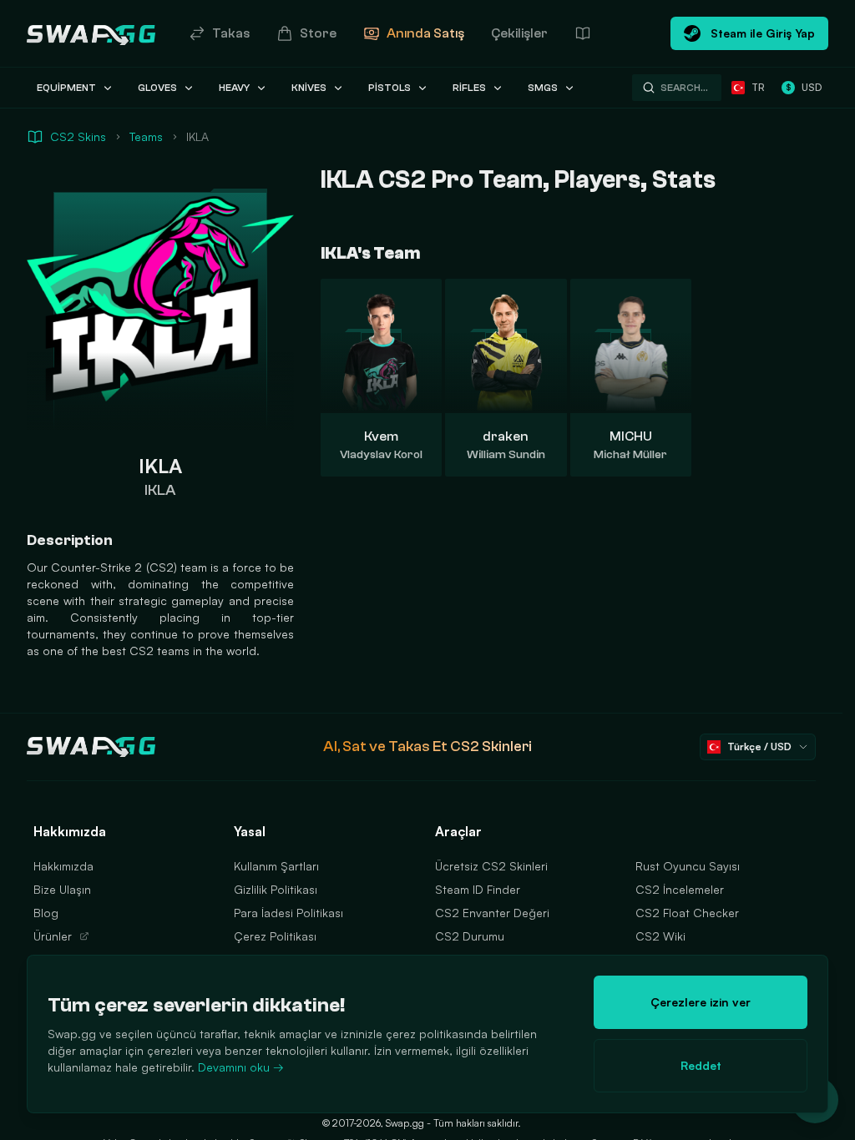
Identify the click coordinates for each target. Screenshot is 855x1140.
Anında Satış (425, 33)
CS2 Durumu (469, 936)
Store (318, 33)
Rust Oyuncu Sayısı (687, 866)
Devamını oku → (241, 1067)
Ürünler (52, 936)
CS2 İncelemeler (679, 889)
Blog (45, 912)
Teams (146, 136)
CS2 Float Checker (687, 912)
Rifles (469, 87)
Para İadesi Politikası (288, 912)
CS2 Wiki (660, 936)
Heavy (234, 87)
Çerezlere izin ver (700, 1002)
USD (804, 87)
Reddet (700, 1065)
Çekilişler (519, 33)
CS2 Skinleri (491, 746)
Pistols (389, 87)
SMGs (543, 87)
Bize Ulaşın (62, 889)
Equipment (66, 87)
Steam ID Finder (477, 889)
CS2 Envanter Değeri (492, 912)
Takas (231, 33)
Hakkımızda (63, 866)
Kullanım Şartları (276, 866)
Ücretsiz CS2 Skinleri (491, 866)
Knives (308, 87)
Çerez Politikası (275, 936)
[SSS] (583, 33)
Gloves (157, 87)
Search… (684, 87)
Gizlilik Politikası (275, 889)
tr (758, 87)
